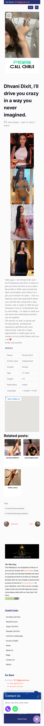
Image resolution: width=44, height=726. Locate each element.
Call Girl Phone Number (14, 508)
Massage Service (16, 683)
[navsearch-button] (36, 7)
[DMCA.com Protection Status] (12, 598)
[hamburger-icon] (30, 7)
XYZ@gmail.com (22, 2)
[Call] (8, 709)
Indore (7, 125)
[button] (38, 696)
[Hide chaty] (37, 719)
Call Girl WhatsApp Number (16, 513)
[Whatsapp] (15, 709)
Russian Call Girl (16, 686)
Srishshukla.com (28, 583)
